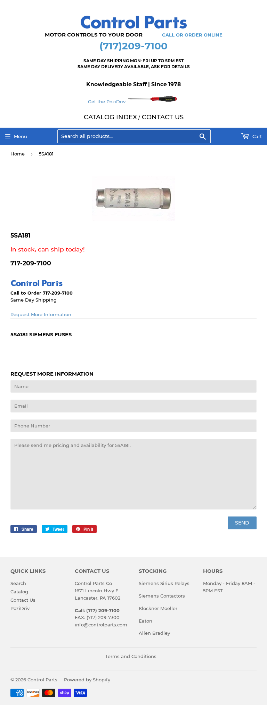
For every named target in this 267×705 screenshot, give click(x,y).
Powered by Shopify (87, 679)
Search (18, 583)
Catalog (19, 591)
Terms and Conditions (130, 656)
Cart (256, 136)
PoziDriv (20, 608)
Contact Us (22, 600)
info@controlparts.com (101, 624)
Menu (20, 136)
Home (17, 154)
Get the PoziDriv (107, 101)
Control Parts (42, 679)
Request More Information (40, 314)
